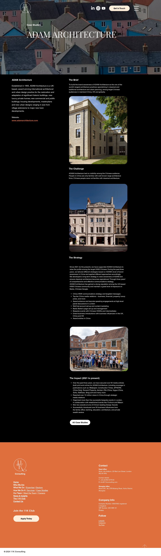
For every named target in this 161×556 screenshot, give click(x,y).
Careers (41, 493)
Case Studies (42, 490)
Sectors (39, 487)
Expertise (30, 487)
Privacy (101, 510)
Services (31, 490)
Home (16, 482)
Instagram (102, 523)
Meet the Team (30, 493)
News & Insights (20, 496)
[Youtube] (103, 8)
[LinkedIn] (93, 8)
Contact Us (18, 501)
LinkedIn (101, 521)
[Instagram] (98, 8)
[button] (136, 8)
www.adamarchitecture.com (25, 120)
